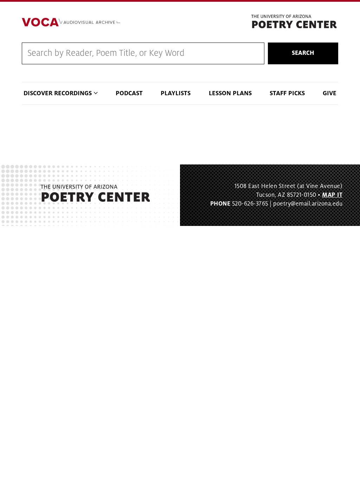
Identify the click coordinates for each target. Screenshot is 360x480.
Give (329, 93)
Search (303, 53)
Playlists (176, 93)
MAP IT (332, 195)
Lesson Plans (230, 93)
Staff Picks (287, 93)
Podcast (129, 93)
